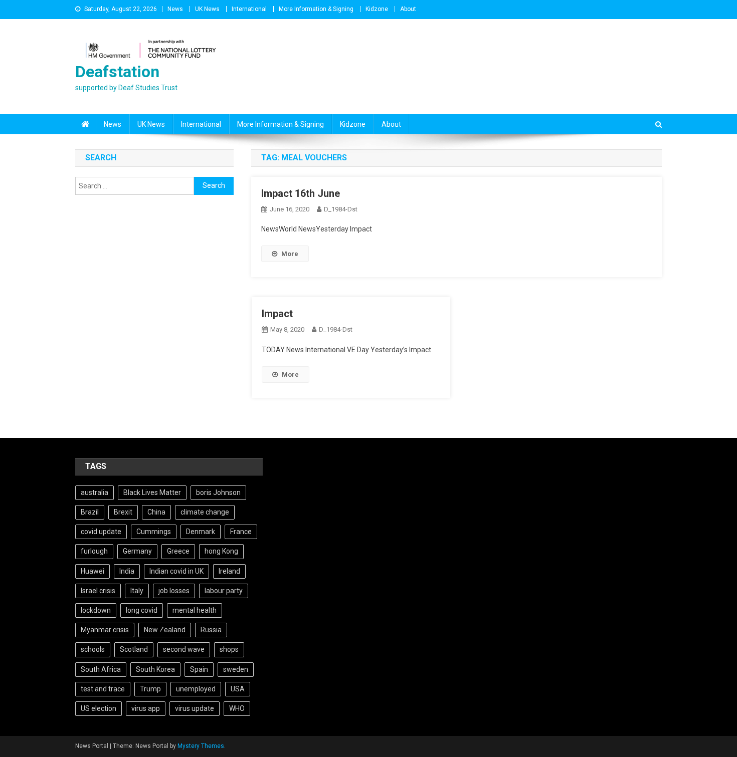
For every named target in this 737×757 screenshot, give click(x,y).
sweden (235, 669)
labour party (224, 591)
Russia (211, 630)
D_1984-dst (340, 209)
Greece (178, 551)
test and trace (103, 689)
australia (94, 492)
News (175, 9)
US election (98, 708)
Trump (150, 689)
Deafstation (117, 71)
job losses (174, 591)
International (249, 9)
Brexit (123, 512)
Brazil (90, 512)
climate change (204, 512)
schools (93, 649)
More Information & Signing (316, 9)
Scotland (134, 649)
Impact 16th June (300, 193)
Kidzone (376, 9)
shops (229, 649)
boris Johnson (218, 492)
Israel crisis (98, 591)
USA (238, 689)
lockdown (96, 610)
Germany (137, 551)
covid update (101, 532)
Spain (199, 669)
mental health (194, 610)
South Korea (155, 669)
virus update (194, 708)
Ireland (229, 571)
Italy (136, 591)
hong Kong (221, 551)
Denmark (200, 532)
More (289, 254)
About (408, 9)
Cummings (153, 532)
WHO (237, 708)
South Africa (101, 669)
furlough (94, 551)
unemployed (196, 689)
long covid (141, 610)
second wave (184, 649)
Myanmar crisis (105, 630)
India (126, 571)
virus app (145, 708)
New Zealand (165, 630)
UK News (207, 9)
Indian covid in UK (176, 571)
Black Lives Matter (152, 492)
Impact (277, 314)
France (241, 532)
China (156, 512)
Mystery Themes (200, 745)
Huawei (92, 571)
